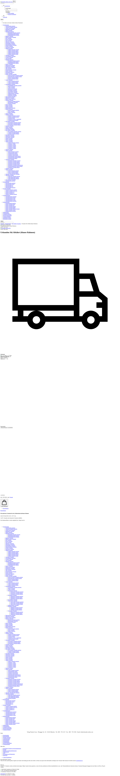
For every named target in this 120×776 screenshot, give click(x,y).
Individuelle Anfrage (7, 217)
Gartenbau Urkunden (10, 55)
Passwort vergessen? (12, 14)
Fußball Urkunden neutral (13, 50)
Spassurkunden (6, 740)
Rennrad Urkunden (12, 103)
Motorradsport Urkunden (10, 96)
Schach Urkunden (9, 113)
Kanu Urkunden (11, 111)
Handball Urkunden (9, 59)
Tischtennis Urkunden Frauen (14, 164)
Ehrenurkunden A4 (9, 186)
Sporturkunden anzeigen (10, 26)
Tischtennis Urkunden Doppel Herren (15, 165)
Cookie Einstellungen (7, 757)
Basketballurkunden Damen (13, 33)
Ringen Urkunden (9, 105)
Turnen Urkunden (9, 169)
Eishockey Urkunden (10, 41)
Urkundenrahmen (6, 744)
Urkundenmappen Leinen (11, 199)
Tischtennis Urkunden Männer (14, 162)
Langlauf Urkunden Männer (13, 133)
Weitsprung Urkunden (12, 95)
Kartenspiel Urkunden (10, 72)
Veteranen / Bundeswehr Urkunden (12, 174)
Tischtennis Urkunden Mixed (14, 167)
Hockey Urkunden (9, 64)
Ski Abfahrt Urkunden (10, 129)
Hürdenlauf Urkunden (12, 90)
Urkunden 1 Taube (11, 143)
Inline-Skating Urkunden (10, 67)
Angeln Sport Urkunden (10, 28)
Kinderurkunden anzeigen (11, 203)
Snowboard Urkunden (10, 137)
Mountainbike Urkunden (13, 102)
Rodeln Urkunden (9, 106)
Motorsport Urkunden (10, 97)
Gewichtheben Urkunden (11, 56)
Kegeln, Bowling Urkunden (11, 74)
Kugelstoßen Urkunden (12, 91)
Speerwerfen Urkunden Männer (16, 603)
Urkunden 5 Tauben (12, 148)
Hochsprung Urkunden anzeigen (16, 591)
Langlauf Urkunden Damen (13, 132)
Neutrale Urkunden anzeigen (11, 189)
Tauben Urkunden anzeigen (13, 142)
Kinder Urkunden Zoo (10, 205)
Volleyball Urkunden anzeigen (14, 176)
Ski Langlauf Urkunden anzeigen (14, 131)
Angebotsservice (79, 760)
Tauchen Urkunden (9, 149)
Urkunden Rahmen (7, 216)
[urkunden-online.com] (6, 1)
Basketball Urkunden (10, 31)
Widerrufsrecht (6, 751)
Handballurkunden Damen (13, 62)
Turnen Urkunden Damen (13, 171)
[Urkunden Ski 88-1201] (5, 228)
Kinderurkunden (6, 202)
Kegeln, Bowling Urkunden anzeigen (15, 75)
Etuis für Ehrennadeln (7, 215)
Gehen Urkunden (11, 87)
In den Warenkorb (4, 506)
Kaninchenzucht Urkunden (11, 69)
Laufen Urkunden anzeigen (13, 81)
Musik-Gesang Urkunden (11, 99)
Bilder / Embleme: (4, 357)
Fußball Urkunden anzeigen (13, 49)
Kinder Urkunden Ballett (10, 207)
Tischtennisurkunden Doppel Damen (15, 166)
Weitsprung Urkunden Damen (16, 613)
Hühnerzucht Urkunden (10, 65)
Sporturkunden (6, 24)
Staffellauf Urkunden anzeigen (16, 607)
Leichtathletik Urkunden (10, 84)
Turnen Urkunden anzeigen (13, 170)
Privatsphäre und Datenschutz (9, 754)
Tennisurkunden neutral (12, 152)
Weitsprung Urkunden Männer (16, 614)
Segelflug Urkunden (10, 125)
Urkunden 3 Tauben (12, 146)
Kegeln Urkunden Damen (13, 78)
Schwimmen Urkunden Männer (14, 124)
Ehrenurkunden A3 (9, 185)
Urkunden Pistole (11, 118)
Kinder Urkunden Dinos (10, 204)
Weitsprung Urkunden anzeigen (16, 612)
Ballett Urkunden (9, 30)
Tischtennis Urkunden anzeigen (14, 160)
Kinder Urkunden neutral (10, 210)
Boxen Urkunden (9, 39)
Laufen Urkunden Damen (13, 82)
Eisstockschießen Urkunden (11, 45)
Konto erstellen (11, 13)
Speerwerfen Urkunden (12, 92)
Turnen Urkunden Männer (13, 173)
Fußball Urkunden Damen (13, 53)
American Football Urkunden (11, 27)
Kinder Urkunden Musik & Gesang (13, 208)
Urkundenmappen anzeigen (11, 196)
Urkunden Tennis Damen (13, 155)
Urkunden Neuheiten (7, 214)
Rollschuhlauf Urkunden (10, 107)
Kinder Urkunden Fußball (11, 206)
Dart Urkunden (9, 40)
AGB (4, 753)
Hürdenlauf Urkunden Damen (16, 597)
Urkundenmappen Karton (11, 197)
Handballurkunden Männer (13, 63)
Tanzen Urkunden (9, 140)
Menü (2, 19)
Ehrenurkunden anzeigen (10, 183)
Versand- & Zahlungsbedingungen (10, 750)
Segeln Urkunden (9, 127)
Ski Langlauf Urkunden (10, 130)
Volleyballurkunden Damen (13, 177)
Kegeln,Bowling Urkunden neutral (15, 76)
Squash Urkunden (9, 138)
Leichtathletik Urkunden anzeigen (14, 85)
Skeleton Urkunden (9, 128)
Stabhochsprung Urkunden (13, 93)
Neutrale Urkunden (7, 188)
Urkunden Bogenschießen (13, 120)
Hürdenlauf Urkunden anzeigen (16, 596)
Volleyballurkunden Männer (13, 178)
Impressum (5, 755)
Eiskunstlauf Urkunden (10, 42)
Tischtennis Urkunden (10, 159)
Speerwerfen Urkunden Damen (16, 604)
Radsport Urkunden (9, 100)
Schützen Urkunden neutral (13, 116)
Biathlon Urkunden (9, 36)
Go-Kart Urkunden (9, 57)
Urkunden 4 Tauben (12, 147)
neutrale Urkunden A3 (10, 192)
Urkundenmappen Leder (10, 198)
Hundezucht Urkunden (10, 66)
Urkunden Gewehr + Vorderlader (14, 119)
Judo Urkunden (9, 68)
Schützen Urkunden (9, 114)
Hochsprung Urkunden (12, 88)
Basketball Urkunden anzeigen (14, 32)
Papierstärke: (3, 426)
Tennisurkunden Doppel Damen (14, 157)
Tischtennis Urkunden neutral (14, 161)
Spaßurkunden (6, 212)
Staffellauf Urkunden (12, 94)
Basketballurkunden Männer (13, 35)
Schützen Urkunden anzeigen (14, 115)
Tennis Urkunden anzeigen (13, 151)
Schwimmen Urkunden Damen (14, 123)
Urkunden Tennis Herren (13, 153)
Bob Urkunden (8, 38)
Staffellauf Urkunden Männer (16, 609)
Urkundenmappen (6, 195)
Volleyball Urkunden (10, 175)
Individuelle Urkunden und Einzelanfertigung (12, 748)
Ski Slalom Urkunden (10, 134)
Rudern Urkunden (9, 109)
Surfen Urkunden (9, 139)
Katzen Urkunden (9, 73)
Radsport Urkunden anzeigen (14, 101)
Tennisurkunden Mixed (12, 158)
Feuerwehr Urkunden (10, 47)
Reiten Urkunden (9, 104)
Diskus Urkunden (11, 86)
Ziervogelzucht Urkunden (11, 179)
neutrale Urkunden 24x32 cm (11, 190)
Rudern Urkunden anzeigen (13, 110)
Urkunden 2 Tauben (12, 145)
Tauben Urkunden (9, 141)
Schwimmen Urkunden (10, 121)
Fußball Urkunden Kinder (13, 54)
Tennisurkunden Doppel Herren (14, 156)
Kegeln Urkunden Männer (13, 77)
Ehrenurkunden (6, 182)
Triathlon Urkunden (9, 168)
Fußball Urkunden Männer (13, 51)
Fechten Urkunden (9, 46)
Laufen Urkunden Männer (13, 83)
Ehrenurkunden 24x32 (10, 184)
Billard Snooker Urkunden (11, 37)
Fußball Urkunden (9, 48)
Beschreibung (5, 508)
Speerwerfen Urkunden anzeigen (17, 601)
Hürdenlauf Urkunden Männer (16, 598)
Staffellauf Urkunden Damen (16, 608)
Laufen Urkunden (9, 79)
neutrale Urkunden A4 (10, 193)
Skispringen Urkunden (10, 136)
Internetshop (2, 773)
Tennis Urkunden (9, 150)
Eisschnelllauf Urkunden (10, 44)
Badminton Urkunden (10, 29)
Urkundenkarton (6, 213)
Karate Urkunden (9, 70)
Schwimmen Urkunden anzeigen (14, 122)
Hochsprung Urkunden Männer (16, 594)
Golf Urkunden (9, 58)
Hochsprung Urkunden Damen (16, 592)
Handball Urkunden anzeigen (14, 60)
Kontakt (4, 749)
